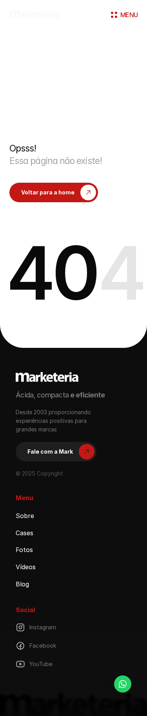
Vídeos (26, 567)
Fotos (24, 550)
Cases (24, 532)
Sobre (25, 516)
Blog (22, 584)
